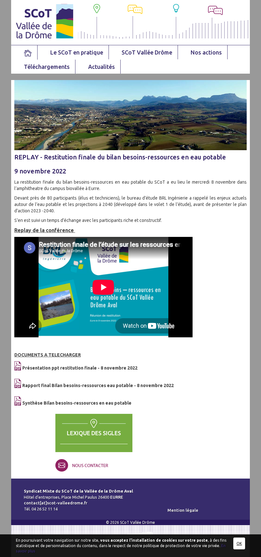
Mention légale (182, 510)
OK (239, 543)
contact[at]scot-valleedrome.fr (55, 503)
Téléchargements (47, 66)
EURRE (116, 497)
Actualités (101, 66)
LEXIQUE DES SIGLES (94, 433)
